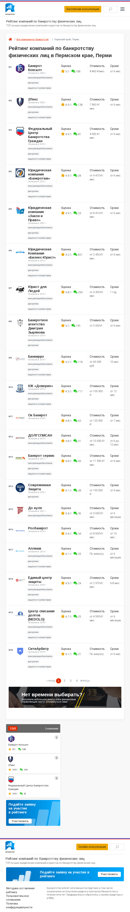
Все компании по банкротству (33, 39)
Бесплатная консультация (83, 9)
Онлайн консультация (92, 846)
